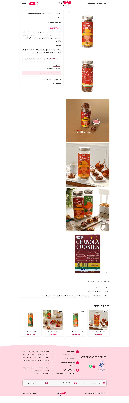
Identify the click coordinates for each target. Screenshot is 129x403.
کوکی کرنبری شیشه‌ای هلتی (76, 331)
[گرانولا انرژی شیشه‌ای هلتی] (30, 320)
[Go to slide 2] (63, 339)
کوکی (55, 80)
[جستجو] (108, 3)
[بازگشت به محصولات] (58, 17)
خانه (60, 13)
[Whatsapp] (90, 366)
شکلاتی (54, 83)
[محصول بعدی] (56, 17)
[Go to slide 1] (65, 339)
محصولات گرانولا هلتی (51, 13)
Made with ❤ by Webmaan (30, 393)
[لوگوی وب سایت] (64, 3)
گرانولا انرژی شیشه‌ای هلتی (30, 331)
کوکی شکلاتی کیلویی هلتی (98, 331)
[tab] (106, 281)
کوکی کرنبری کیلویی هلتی (53, 331)
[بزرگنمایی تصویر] (106, 273)
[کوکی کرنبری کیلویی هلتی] (53, 320)
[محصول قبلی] (60, 17)
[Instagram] (93, 366)
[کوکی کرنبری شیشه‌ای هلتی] (76, 320)
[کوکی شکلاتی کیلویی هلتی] (98, 320)
